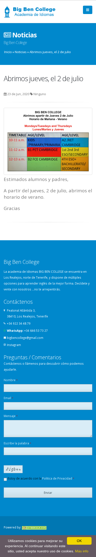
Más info (81, 551)
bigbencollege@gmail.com (25, 338)
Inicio (8, 52)
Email (8, 398)
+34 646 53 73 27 (36, 330)
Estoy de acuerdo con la (40, 478)
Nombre (11, 380)
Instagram (14, 345)
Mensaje (11, 416)
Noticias (21, 52)
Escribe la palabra (17, 443)
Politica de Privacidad (57, 478)
